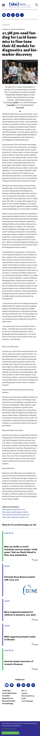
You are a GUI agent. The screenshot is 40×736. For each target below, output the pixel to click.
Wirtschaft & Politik (8, 701)
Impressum (24, 693)
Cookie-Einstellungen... (8, 729)
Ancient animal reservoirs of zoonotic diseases (18, 663)
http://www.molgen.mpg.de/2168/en (15, 512)
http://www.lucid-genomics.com (13, 509)
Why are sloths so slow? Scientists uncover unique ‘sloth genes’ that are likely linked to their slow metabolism (20, 551)
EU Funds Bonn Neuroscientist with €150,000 (19, 578)
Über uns (23, 691)
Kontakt (23, 698)
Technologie (6, 691)
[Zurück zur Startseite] (20, 4)
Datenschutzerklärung (27, 696)
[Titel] (4, 15)
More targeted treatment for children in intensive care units (20, 613)
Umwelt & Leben (7, 698)
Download (20, 108)
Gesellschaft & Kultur (9, 693)
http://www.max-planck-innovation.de (15, 514)
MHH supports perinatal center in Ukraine (20, 638)
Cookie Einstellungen (27, 701)
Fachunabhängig (7, 704)
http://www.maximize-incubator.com (15, 517)
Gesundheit (6, 696)
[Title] (13, 15)
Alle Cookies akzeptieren (10, 733)
